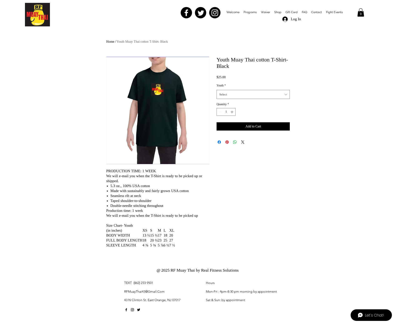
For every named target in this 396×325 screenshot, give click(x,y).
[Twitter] (200, 12)
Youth (221, 85)
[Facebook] (186, 12)
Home (110, 41)
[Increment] (232, 111)
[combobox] (253, 94)
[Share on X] (242, 142)
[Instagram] (214, 12)
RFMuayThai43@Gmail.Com (144, 291)
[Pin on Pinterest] (227, 142)
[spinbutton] (226, 111)
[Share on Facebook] (219, 142)
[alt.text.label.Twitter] (139, 310)
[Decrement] (219, 111)
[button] (265, 12)
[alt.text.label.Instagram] (132, 310)
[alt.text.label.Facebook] (126, 310)
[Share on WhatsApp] (234, 142)
